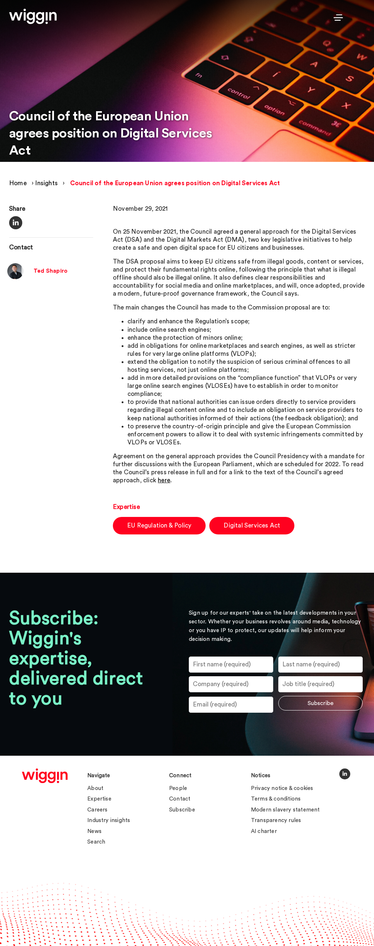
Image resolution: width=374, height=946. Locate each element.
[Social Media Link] (344, 773)
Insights (46, 183)
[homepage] (45, 775)
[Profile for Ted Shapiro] (15, 277)
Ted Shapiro (51, 271)
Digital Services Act (252, 525)
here (164, 480)
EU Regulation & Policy (159, 525)
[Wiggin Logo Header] (33, 16)
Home (18, 183)
